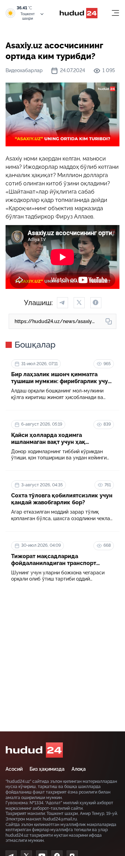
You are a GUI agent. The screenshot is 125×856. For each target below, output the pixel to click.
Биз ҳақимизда (47, 769)
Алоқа (79, 769)
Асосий (14, 769)
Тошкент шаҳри (27, 16)
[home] (34, 750)
